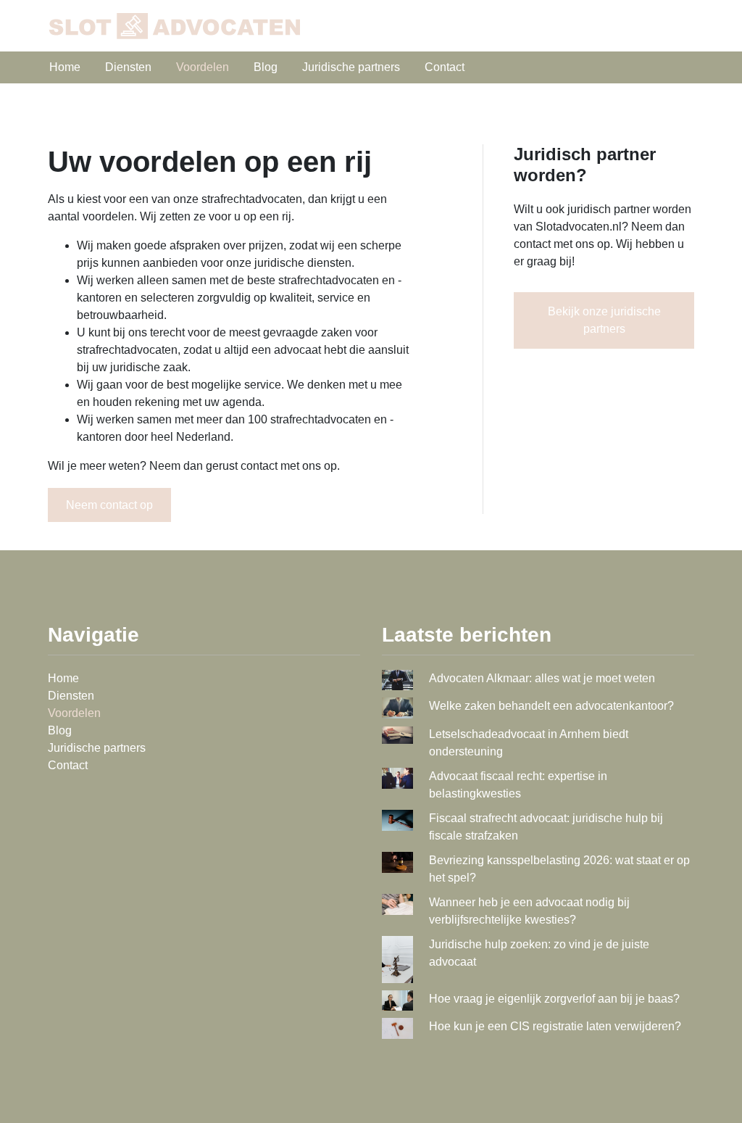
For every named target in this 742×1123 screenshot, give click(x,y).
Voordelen (202, 67)
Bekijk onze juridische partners (604, 320)
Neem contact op (109, 505)
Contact (444, 67)
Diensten (128, 67)
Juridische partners (351, 67)
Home (64, 67)
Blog (266, 67)
